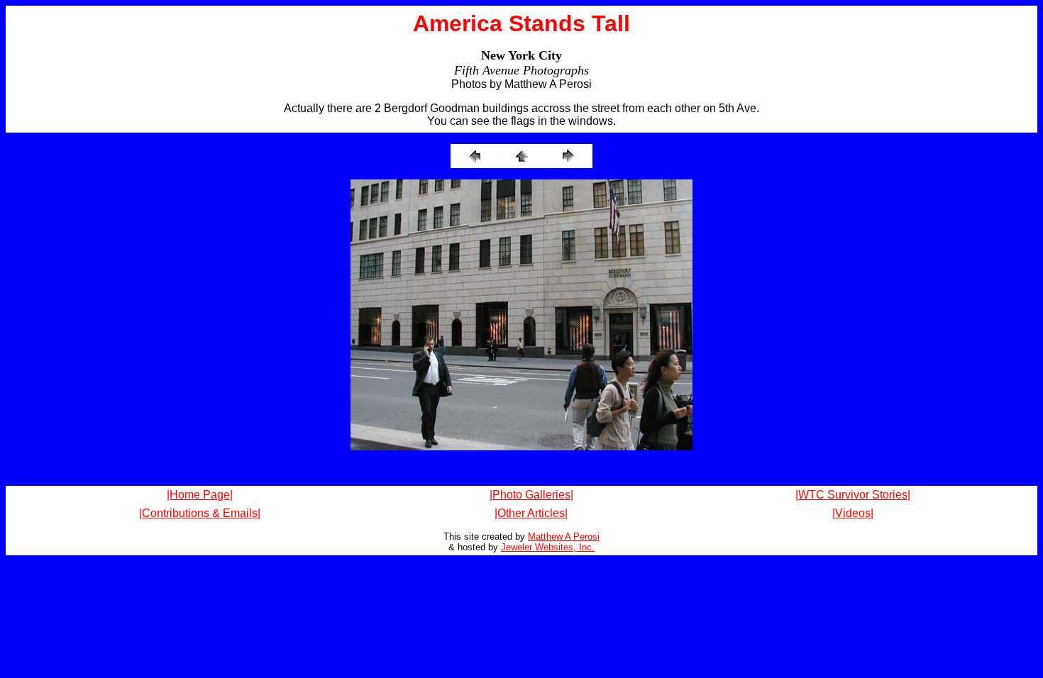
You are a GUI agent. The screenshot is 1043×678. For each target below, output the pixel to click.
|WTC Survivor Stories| (852, 495)
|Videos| (852, 513)
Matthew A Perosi (564, 536)
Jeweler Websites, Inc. (548, 547)
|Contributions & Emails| (199, 513)
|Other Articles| (531, 513)
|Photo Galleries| (531, 495)
